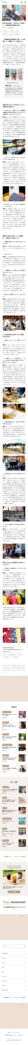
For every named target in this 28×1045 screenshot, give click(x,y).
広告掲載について (8, 856)
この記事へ (14, 891)
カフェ (3, 962)
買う (3, 967)
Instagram (14, 657)
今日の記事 (4, 953)
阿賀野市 (17, 34)
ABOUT (9, 1032)
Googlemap (12, 654)
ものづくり (5, 31)
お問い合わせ (20, 1035)
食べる (3, 958)
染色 (11, 34)
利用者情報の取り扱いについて (11, 1035)
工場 (17, 31)
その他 (3, 985)
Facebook (6, 657)
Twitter (19, 654)
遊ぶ (3, 971)
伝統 (12, 31)
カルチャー (4, 976)
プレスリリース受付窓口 (20, 856)
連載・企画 (4, 990)
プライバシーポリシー (16, 1032)
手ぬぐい (5, 34)
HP (5, 654)
